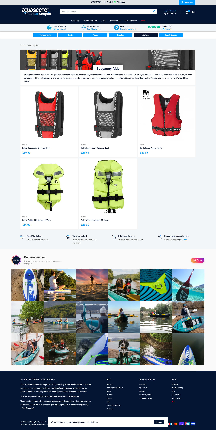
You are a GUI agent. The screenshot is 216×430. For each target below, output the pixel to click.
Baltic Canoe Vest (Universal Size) (36, 148)
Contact (109, 384)
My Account (143, 388)
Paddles (120, 35)
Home (22, 45)
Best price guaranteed (128, 29)
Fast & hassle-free (93, 29)
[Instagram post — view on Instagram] (28, 285)
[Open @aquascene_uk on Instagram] (16, 260)
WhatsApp (121, 2)
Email (109, 2)
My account (169, 13)
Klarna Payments (145, 395)
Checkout (142, 384)
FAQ (108, 402)
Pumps (95, 35)
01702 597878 (96, 2)
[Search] (154, 11)
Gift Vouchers (131, 20)
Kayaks (70, 35)
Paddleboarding (90, 20)
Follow (199, 260)
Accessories (115, 20)
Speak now (189, 2)
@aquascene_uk (34, 257)
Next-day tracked (59, 29)
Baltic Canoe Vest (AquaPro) (151, 148)
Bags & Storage (171, 35)
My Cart (142, 391)
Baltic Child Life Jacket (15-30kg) (94, 220)
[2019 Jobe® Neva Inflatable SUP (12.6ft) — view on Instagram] (92, 317)
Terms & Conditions (113, 405)
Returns (109, 398)
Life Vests (145, 35)
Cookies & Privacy (145, 398)
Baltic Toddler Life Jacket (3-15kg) (36, 220)
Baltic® (24, 145)
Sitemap (110, 409)
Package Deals (45, 35)
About (109, 391)
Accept (159, 422)
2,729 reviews (166, 29)
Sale (143, 20)
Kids (104, 20)
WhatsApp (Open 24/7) (115, 388)
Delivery (109, 395)
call (185, 239)
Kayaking (75, 20)
